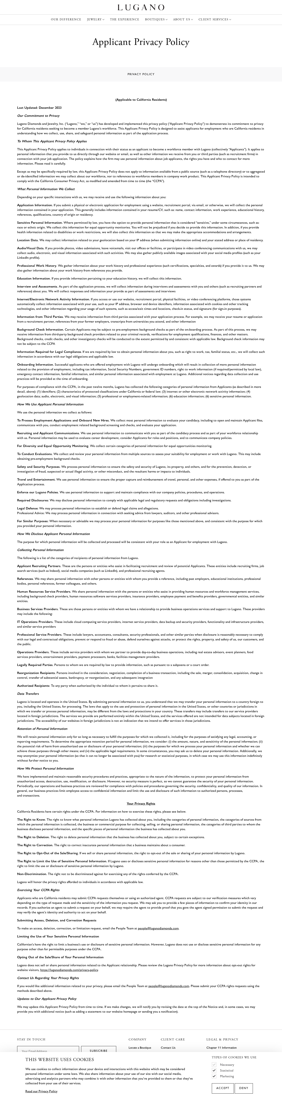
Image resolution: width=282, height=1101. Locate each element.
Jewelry (94, 19)
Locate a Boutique (140, 1048)
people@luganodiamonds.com (158, 928)
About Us (181, 19)
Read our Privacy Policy (41, 1091)
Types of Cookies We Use (234, 1057)
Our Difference (66, 19)
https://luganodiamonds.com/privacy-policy (69, 970)
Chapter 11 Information (221, 1048)
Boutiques (155, 19)
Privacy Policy (141, 74)
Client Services (214, 19)
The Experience (124, 19)
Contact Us (168, 1048)
